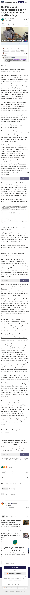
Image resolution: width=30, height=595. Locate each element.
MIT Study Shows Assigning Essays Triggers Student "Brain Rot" (11, 535)
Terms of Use (22, 458)
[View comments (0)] (9, 530)
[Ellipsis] (28, 503)
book (6, 319)
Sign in (26, 2)
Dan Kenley (8, 503)
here (12, 254)
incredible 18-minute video (14, 137)
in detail (3, 274)
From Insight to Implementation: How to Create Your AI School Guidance (14, 338)
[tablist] (8, 488)
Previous (6, 478)
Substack (7, 591)
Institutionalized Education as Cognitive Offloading (11, 521)
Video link (4, 66)
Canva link (10, 340)
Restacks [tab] (11, 488)
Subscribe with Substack (16, 573)
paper (12, 301)
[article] (15, 525)
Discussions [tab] (13, 516)
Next (25, 478)
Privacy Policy (17, 580)
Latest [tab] (7, 516)
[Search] (27, 516)
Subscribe (21, 2)
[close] (25, 540)
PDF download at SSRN (20, 340)
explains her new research (19, 201)
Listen (26, 19)
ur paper (17, 256)
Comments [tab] (5, 488)
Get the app (22, 588)
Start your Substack (11, 588)
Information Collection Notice (16, 459)
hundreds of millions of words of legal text (13, 165)
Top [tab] (3, 516)
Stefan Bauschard (9, 18)
